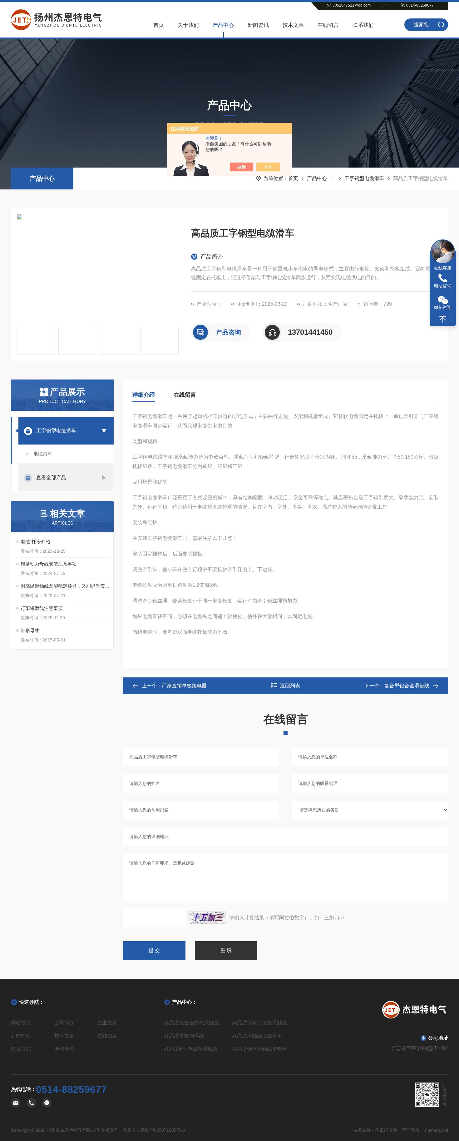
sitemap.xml (436, 1130)
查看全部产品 (51, 477)
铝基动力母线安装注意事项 (49, 563)
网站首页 (21, 1022)
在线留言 (328, 25)
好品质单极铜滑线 (184, 1035)
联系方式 (21, 1049)
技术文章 (293, 25)
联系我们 (363, 25)
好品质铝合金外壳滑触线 (191, 1022)
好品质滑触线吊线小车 (257, 1035)
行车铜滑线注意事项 (42, 608)
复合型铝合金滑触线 (406, 685)
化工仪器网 (386, 1130)
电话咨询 (443, 285)
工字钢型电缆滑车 (364, 178)
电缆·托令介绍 (35, 541)
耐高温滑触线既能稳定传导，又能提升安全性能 (65, 586)
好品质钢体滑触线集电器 (259, 1049)
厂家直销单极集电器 (184, 685)
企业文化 (107, 1022)
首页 (158, 25)
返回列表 (290, 685)
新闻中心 (21, 1035)
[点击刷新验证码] (207, 918)
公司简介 (64, 1022)
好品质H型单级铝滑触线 (191, 1049)
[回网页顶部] (442, 319)
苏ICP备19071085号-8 (163, 1130)
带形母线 (30, 630)
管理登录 (410, 1130)
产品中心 (223, 25)
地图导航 (64, 1049)
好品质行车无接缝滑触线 (259, 1022)
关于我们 (188, 25)
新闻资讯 (258, 25)
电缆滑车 (42, 453)
